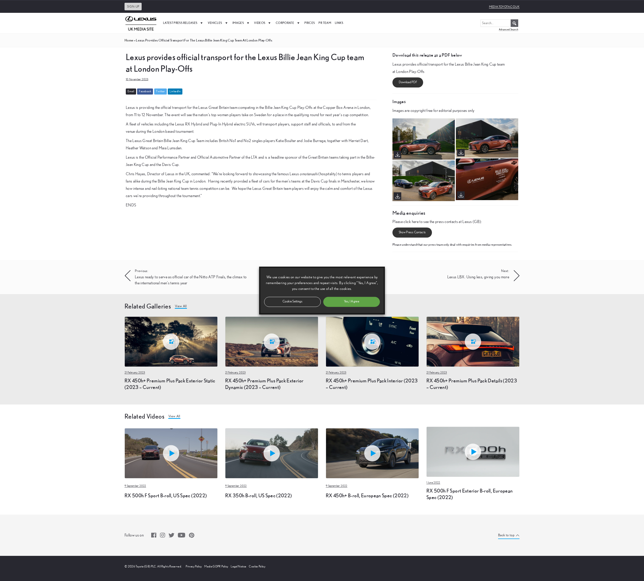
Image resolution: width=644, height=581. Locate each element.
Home (129, 40)
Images (238, 22)
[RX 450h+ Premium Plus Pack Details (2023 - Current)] (473, 341)
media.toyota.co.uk (504, 6)
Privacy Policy (194, 566)
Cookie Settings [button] (292, 301)
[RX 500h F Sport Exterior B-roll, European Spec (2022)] (473, 451)
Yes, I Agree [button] (351, 301)
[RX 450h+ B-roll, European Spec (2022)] (372, 427)
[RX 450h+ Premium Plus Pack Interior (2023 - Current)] (372, 341)
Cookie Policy (257, 566)
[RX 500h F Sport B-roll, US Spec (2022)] (171, 427)
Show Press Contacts (412, 232)
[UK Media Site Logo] (141, 23)
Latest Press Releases (180, 22)
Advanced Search (508, 29)
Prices (309, 22)
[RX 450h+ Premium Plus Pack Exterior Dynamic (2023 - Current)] (271, 341)
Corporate (285, 22)
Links (339, 22)
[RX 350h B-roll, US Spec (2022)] (271, 427)
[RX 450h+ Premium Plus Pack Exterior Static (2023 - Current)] (171, 341)
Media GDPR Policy (216, 566)
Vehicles (215, 22)
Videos (259, 22)
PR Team (324, 22)
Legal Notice (238, 566)
